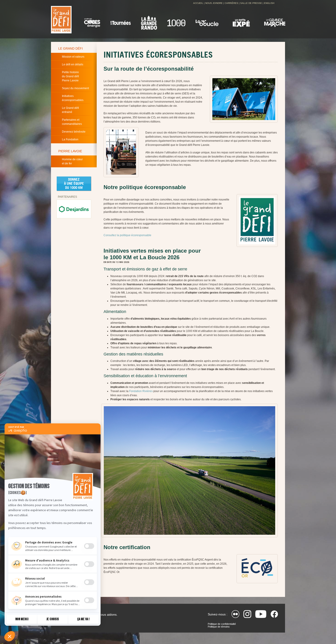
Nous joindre (214, 3)
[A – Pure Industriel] (74, 209)
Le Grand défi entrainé (70, 110)
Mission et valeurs (73, 56)
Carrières (231, 3)
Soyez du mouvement (75, 88)
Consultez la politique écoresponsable (127, 235)
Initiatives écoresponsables (72, 98)
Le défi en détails (72, 64)
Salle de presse (251, 3)
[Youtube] (260, 614)
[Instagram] (247, 614)
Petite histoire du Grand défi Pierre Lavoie (70, 76)
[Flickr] (235, 614)
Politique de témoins (219, 626)
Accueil (198, 3)
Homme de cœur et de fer (72, 161)
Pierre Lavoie (70, 151)
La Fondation (70, 139)
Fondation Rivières (141, 391)
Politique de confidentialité (222, 624)
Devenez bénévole (73, 131)
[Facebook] (274, 614)
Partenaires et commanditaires (72, 122)
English (269, 3)
